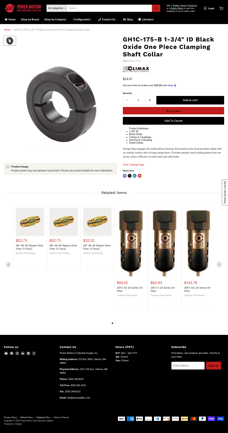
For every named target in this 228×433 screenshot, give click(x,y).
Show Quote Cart (225, 192)
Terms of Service (61, 417)
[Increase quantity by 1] (150, 100)
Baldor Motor (177, 8)
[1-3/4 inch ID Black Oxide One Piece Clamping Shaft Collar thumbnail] (10, 40)
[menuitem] (10, 19)
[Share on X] (130, 176)
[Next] (219, 265)
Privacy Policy (10, 417)
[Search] (156, 8)
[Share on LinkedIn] (134, 176)
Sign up (214, 365)
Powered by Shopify (13, 424)
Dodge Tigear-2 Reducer (185, 5)
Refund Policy (26, 417)
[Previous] (8, 265)
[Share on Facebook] (125, 176)
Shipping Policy (43, 417)
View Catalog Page (133, 164)
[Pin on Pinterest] (139, 176)
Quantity (127, 93)
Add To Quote (173, 120)
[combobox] (109, 8)
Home (7, 29)
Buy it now (173, 111)
